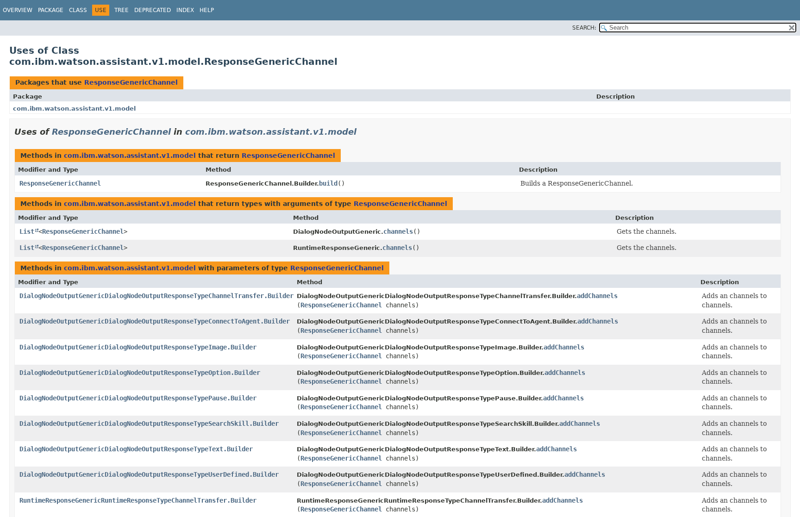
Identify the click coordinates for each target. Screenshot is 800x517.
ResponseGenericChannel (131, 82)
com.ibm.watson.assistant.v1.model (74, 108)
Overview (17, 10)
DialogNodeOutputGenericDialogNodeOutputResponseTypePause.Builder (137, 398)
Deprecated (152, 10)
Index (185, 10)
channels (398, 231)
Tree (121, 10)
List (26, 231)
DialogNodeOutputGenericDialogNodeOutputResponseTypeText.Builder (136, 449)
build (328, 183)
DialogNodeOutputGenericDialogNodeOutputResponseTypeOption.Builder (139, 372)
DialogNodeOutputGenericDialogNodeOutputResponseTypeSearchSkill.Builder (149, 423)
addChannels (597, 295)
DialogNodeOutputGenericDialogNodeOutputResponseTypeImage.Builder (137, 347)
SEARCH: (584, 28)
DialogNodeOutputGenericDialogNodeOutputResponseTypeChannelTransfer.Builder (156, 295)
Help (207, 10)
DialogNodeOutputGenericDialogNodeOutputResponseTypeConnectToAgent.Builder (154, 321)
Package (50, 10)
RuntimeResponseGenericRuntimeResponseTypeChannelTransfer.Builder (137, 500)
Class (78, 10)
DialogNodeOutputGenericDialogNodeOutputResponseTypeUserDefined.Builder (149, 474)
